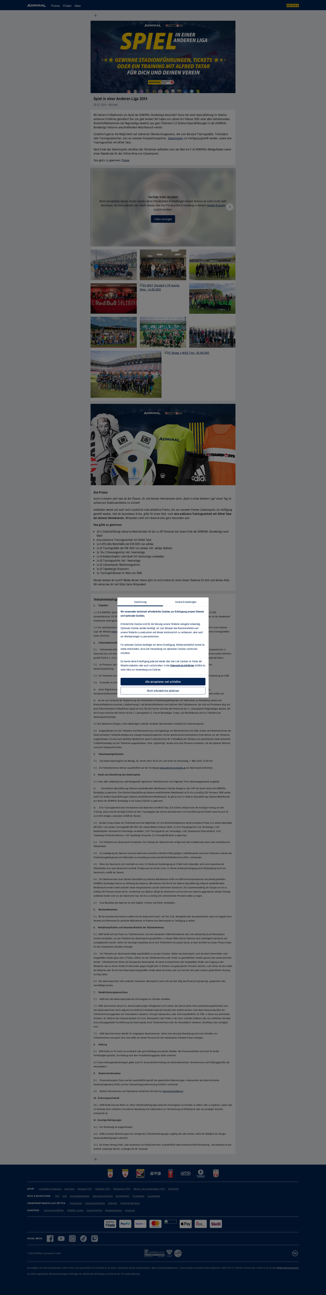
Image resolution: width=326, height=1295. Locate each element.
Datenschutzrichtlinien (182, 665)
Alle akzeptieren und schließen (163, 682)
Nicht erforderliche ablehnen (163, 691)
